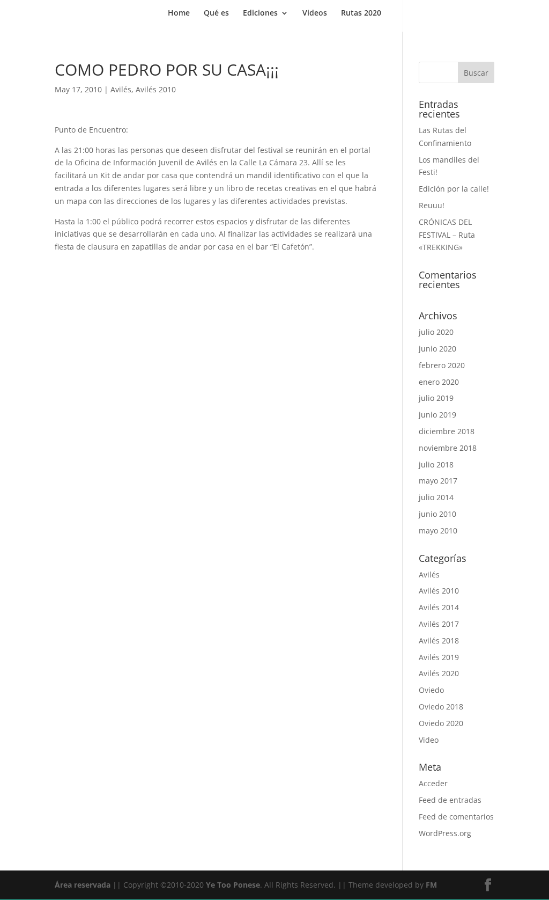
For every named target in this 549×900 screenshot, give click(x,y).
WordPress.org (445, 833)
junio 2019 (437, 414)
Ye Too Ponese (233, 885)
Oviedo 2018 (441, 706)
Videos (314, 13)
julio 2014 (436, 497)
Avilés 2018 (439, 640)
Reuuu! (431, 205)
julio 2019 (436, 398)
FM (431, 885)
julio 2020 (436, 332)
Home (179, 13)
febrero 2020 (442, 365)
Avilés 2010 (156, 89)
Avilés (120, 89)
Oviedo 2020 (441, 723)
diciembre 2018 (446, 431)
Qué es (216, 13)
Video (429, 740)
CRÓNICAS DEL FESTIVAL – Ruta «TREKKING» (447, 235)
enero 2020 (439, 382)
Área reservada (82, 885)
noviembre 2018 (448, 448)
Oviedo (431, 690)
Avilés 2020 (439, 673)
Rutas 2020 (361, 13)
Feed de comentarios (456, 816)
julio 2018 (436, 464)
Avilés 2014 (439, 607)
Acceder (433, 783)
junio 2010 (437, 514)
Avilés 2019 (439, 657)
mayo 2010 (438, 530)
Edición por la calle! (454, 189)
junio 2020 (437, 348)
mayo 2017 (438, 480)
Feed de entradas (450, 800)
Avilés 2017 (439, 624)
